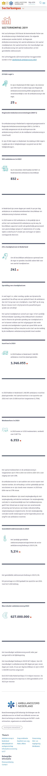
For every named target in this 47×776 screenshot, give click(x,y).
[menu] (44, 3)
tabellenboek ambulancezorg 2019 (24, 60)
